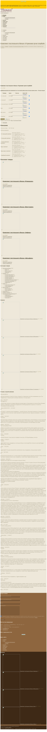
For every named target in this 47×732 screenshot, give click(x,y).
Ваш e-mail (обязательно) (5, 599)
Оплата (4, 648)
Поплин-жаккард (8, 278)
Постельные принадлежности (9, 293)
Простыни (7, 297)
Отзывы (6, 33)
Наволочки (7, 295)
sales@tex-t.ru (6, 628)
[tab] (25, 122)
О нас (4, 31)
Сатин (4, 283)
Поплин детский (8, 277)
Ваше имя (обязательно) (5, 596)
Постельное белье (17, 46)
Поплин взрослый (9, 274)
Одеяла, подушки (6, 292)
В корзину (25, 94)
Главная (4, 30)
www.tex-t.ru (5, 629)
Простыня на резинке (9, 281)
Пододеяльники (8, 296)
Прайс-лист (5, 36)
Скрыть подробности (7, 186)
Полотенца (5, 291)
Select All (25, 93)
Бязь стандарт (8, 290)
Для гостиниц (5, 287)
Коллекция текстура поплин (11, 279)
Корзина (4, 40)
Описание (5, 122)
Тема (1, 603)
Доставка (5, 37)
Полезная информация (10, 32)
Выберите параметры (7, 185)
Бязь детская (8, 271)
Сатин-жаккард (8, 286)
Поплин (4, 273)
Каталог (4, 35)
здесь (36, 617)
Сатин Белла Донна (9, 284)
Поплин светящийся (9, 276)
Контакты (5, 39)
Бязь (22, 46)
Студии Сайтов (8, 727)
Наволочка (7, 282)
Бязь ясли (7, 272)
